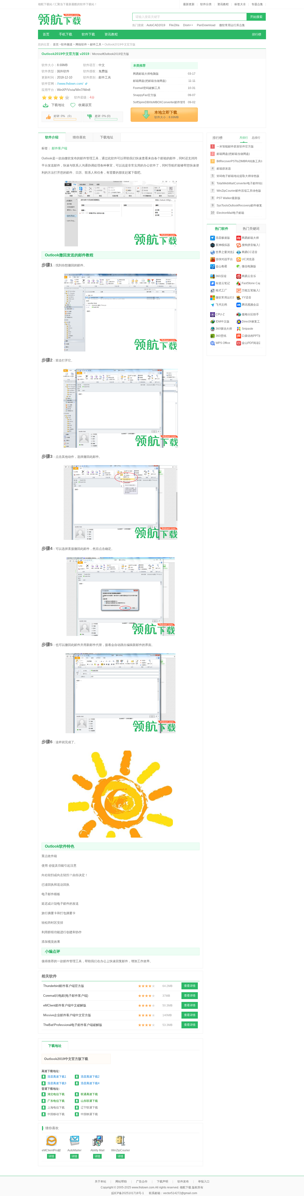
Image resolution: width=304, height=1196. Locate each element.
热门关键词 (251, 228)
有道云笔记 (222, 283)
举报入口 (203, 1181)
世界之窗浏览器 (224, 252)
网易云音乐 (248, 276)
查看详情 (189, 985)
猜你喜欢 (79, 137)
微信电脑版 (248, 266)
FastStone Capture (250, 283)
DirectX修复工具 (250, 321)
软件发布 (183, 1181)
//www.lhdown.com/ (70, 83)
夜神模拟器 (222, 245)
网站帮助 (121, 1181)
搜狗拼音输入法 (250, 245)
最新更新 (189, 4)
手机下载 (65, 34)
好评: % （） (63, 116)
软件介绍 (51, 137)
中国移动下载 (56, 1114)
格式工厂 (221, 290)
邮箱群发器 (224, 168)
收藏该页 (85, 105)
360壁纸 (220, 335)
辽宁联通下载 (89, 1107)
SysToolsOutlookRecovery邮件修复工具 (242, 205)
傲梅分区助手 (250, 314)
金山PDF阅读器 (250, 343)
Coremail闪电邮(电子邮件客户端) (65, 995)
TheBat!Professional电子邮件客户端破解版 (72, 1025)
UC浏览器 (248, 259)
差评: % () (102, 116)
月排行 (243, 137)
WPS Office (222, 343)
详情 (51, 1156)
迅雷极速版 (222, 237)
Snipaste (247, 328)
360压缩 (220, 276)
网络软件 (81, 44)
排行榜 (256, 34)
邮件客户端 (59, 148)
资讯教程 (223, 4)
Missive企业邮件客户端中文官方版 (67, 1015)
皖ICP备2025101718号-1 (127, 1193)
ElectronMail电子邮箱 (230, 213)
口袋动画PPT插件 (250, 335)
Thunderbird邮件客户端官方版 (63, 986)
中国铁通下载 (89, 1114)
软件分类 (206, 4)
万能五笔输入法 (250, 290)
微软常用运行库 (224, 297)
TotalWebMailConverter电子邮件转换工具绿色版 (247, 183)
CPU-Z (219, 314)
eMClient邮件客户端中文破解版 (64, 1005)
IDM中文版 (222, 321)
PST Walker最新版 (228, 198)
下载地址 (58, 105)
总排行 (256, 137)
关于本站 (100, 1181)
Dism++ (188, 25)
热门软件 (221, 228)
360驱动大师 (223, 328)
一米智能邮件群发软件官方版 (235, 146)
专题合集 (257, 4)
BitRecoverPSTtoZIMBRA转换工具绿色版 (243, 161)
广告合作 (141, 1181)
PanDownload (206, 25)
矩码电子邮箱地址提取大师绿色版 (238, 176)
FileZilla (174, 25)
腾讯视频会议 (250, 304)
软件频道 (66, 44)
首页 (46, 34)
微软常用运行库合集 (232, 25)
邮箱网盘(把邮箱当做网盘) (233, 154)
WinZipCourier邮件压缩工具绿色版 (239, 190)
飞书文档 (221, 304)
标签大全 (240, 4)
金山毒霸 (221, 266)
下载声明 (162, 1181)
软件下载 (88, 34)
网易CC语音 (249, 252)
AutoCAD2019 (156, 25)
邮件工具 (95, 44)
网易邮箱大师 (250, 237)
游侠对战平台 (224, 259)
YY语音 (246, 297)
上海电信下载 (56, 1107)
